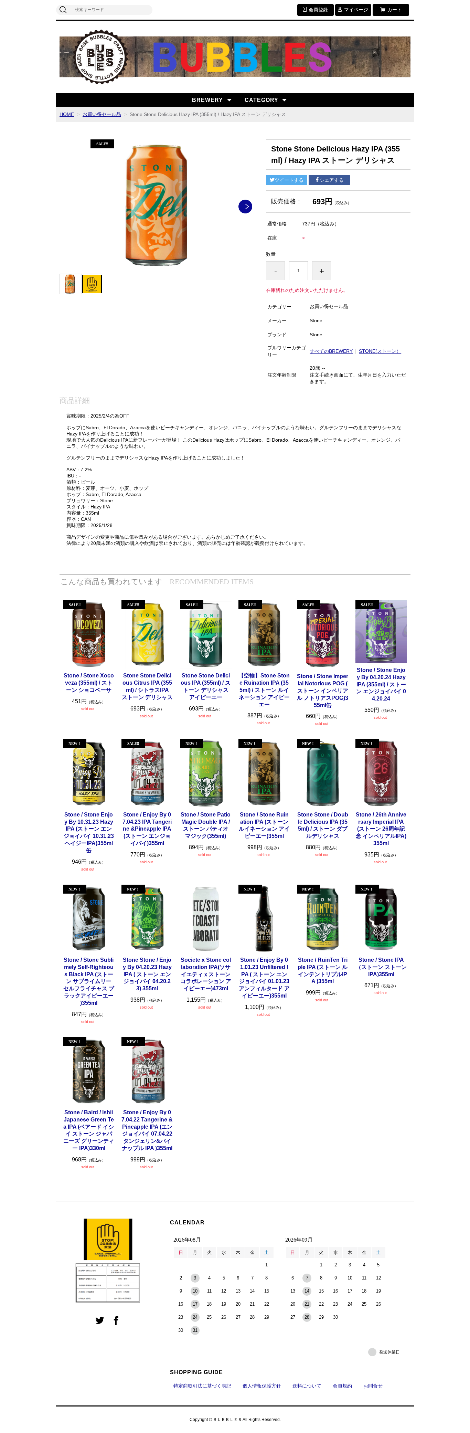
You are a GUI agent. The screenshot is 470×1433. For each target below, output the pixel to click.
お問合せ (373, 1385)
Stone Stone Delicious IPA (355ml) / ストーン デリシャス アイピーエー (206, 686)
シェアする (332, 180)
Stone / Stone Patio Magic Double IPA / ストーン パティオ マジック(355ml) (206, 825)
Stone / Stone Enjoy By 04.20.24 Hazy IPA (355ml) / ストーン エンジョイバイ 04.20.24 (381, 684)
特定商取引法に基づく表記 (202, 1385)
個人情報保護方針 (262, 1385)
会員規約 (342, 1385)
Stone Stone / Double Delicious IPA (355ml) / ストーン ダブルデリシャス (322, 825)
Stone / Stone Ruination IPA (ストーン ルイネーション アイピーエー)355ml (264, 825)
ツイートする (289, 180)
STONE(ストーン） (380, 351)
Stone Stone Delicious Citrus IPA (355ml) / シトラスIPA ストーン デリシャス (147, 686)
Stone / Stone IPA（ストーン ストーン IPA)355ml (381, 967)
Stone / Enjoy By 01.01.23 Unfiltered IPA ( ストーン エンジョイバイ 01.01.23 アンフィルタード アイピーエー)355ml (264, 978)
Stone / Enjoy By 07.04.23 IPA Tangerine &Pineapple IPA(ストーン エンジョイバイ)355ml (147, 829)
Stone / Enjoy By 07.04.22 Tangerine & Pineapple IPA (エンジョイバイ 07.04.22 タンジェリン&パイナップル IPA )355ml (147, 1130)
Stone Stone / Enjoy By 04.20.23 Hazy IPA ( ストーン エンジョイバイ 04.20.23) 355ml (147, 974)
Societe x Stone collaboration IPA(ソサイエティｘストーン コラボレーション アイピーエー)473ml (205, 974)
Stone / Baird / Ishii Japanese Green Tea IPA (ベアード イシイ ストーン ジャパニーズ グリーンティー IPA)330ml (88, 1130)
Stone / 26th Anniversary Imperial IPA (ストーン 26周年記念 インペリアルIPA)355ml (381, 829)
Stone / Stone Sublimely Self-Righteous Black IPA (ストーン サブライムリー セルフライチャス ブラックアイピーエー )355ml (88, 981)
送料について (306, 1385)
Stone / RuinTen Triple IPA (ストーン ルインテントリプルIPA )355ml (323, 970)
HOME (67, 114)
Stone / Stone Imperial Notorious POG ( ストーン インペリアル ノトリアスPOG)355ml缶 (322, 690)
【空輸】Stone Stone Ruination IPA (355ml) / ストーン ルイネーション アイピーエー (264, 690)
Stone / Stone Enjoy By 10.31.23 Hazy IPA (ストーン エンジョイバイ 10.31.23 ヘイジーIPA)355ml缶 (89, 832)
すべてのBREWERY (331, 351)
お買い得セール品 (102, 114)
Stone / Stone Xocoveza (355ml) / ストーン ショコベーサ (89, 683)
